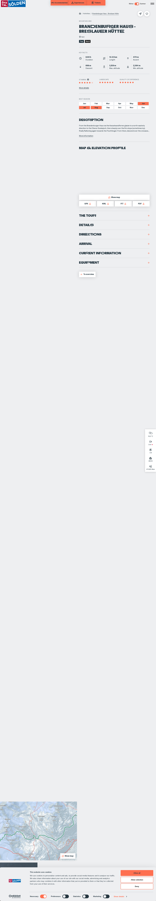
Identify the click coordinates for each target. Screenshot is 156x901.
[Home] (80, 13)
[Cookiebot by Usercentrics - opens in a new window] (15, 896)
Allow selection (137, 880)
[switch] (65, 896)
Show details (119, 896)
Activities (86, 14)
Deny (137, 886)
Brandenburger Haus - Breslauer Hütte (105, 14)
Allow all (137, 873)
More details (84, 88)
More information (86, 136)
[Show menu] (152, 3)
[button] (114, 215)
